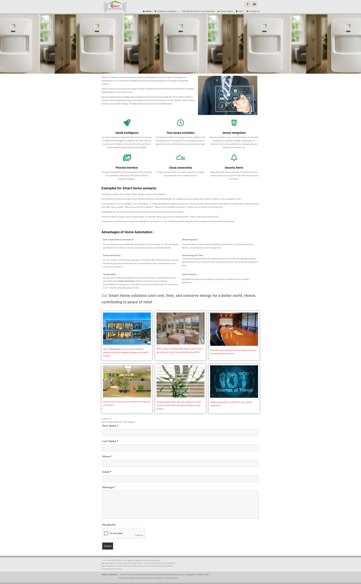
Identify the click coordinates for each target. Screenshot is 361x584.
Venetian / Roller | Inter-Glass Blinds (143, 563)
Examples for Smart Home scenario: (129, 188)
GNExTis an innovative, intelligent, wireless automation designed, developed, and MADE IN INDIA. (126, 352)
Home (148, 11)
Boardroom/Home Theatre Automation (117, 566)
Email (106, 471)
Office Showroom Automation (144, 566)
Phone (107, 456)
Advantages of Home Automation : (128, 232)
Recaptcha (108, 524)
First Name (110, 425)
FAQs (241, 11)
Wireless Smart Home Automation (115, 563)
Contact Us (254, 11)
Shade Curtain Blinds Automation (148, 560)
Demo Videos (226, 11)
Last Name (110, 441)
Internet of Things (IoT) (166, 563)
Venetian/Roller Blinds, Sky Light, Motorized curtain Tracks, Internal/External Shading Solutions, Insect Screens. (179, 405)
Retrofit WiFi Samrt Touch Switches (198, 11)
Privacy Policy (117, 569)
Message (109, 487)
